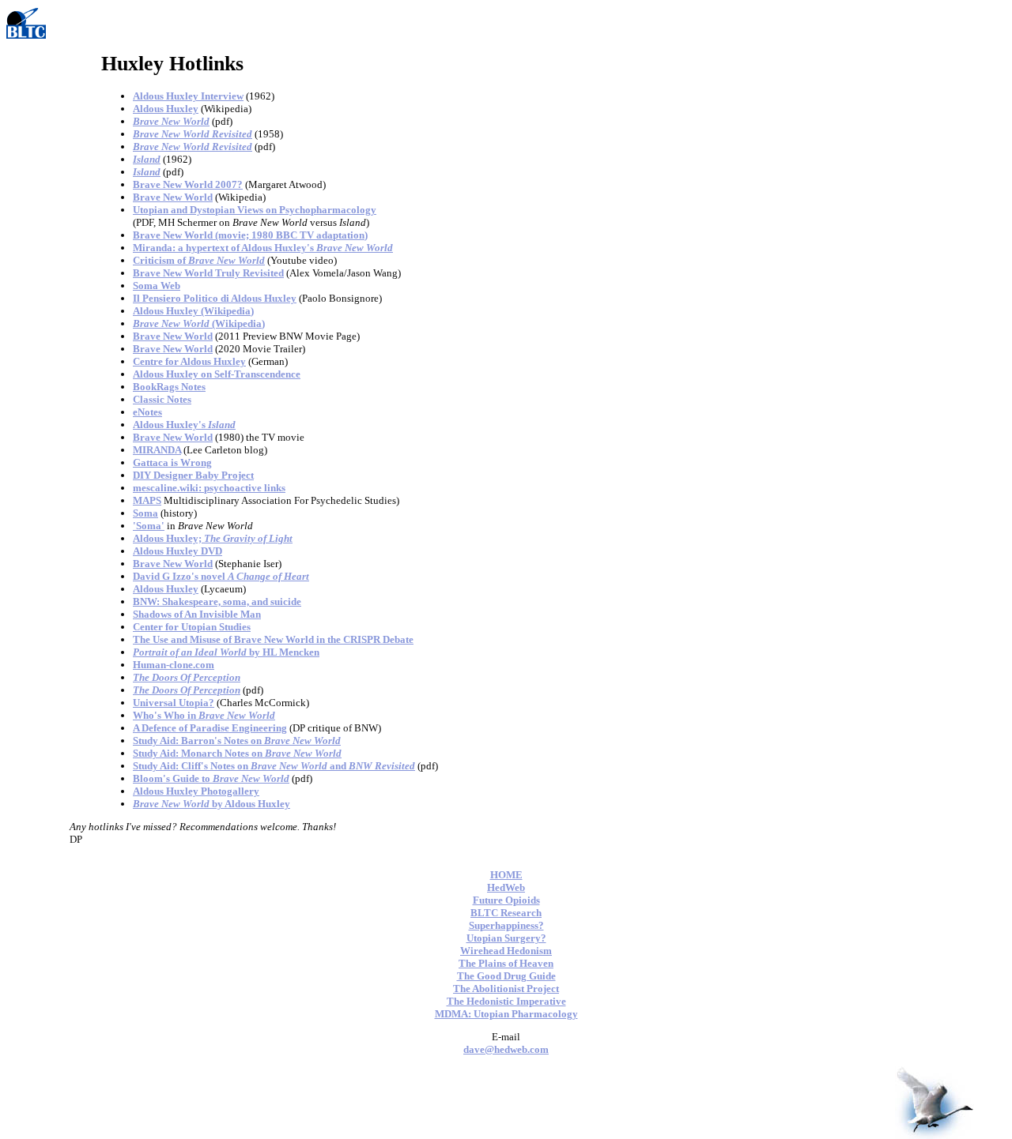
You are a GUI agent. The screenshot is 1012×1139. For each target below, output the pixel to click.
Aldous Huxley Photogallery (196, 791)
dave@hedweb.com (506, 1049)
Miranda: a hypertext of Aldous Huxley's (263, 248)
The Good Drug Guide (506, 976)
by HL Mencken (226, 652)
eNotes (147, 412)
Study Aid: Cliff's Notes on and (274, 766)
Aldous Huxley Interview (188, 96)
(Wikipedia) (199, 323)
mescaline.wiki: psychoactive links (209, 488)
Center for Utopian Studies (192, 627)
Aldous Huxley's (184, 424)
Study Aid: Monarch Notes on (237, 753)
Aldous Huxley (165, 109)
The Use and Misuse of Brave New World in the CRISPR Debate (273, 639)
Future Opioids (506, 900)
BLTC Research (506, 913)
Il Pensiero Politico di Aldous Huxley (214, 298)
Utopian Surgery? (506, 938)
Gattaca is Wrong (172, 462)
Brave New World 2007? (188, 184)
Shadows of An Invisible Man (197, 614)
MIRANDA (157, 450)
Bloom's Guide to (211, 778)
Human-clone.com (173, 665)
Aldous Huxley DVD (177, 551)
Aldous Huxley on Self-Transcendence (216, 374)
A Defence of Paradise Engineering (210, 728)
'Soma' (148, 526)
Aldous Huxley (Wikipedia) (193, 311)
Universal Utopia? (173, 703)
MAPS (147, 500)
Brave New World (173, 197)
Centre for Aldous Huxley (189, 361)
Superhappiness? (506, 925)
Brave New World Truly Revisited (208, 273)
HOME (506, 875)
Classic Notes (162, 399)
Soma (145, 513)
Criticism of (199, 260)
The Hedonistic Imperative (506, 1001)
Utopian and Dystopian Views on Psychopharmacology (254, 210)
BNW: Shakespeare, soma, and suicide (217, 601)
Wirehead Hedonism (506, 951)
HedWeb (506, 887)
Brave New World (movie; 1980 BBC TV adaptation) (250, 235)
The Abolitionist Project (506, 988)
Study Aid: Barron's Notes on (237, 740)
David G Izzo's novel (221, 576)
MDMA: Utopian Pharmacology (506, 1014)
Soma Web (156, 285)
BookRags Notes (169, 387)
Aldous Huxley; (213, 538)
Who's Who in (204, 715)
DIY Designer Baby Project (193, 475)
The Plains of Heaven (506, 963)
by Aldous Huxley (211, 804)
